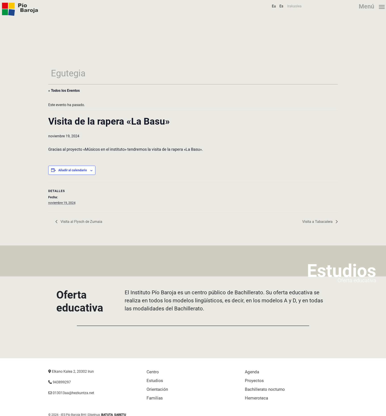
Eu (274, 6)
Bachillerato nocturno (265, 389)
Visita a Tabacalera (318, 221)
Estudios (155, 380)
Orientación (157, 389)
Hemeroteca (256, 398)
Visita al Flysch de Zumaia (81, 221)
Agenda (252, 371)
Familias (155, 398)
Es (281, 6)
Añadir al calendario (72, 170)
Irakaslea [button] (294, 6)
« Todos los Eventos (64, 90)
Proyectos (254, 380)
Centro (153, 371)
